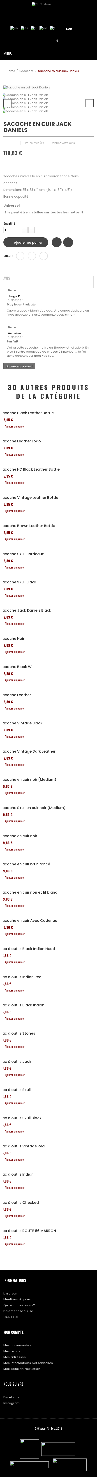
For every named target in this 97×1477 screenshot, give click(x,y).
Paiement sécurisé (18, 1311)
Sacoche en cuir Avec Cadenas (28, 920)
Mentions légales (17, 1299)
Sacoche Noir (12, 638)
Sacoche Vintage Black (21, 723)
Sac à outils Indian (17, 1174)
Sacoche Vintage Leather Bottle (29, 497)
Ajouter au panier (28, 242)
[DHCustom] (48, 10)
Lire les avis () (34, 143)
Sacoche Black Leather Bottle (27, 413)
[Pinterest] (43, 256)
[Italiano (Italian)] (52, 28)
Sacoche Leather (15, 695)
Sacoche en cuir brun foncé (25, 864)
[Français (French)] (34, 28)
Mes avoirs (12, 1351)
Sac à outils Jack (15, 1061)
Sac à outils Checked (19, 1202)
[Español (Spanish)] (24, 28)
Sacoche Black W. (16, 667)
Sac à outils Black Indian (22, 1005)
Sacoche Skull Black (18, 582)
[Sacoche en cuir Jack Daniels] (48, 95)
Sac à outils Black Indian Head (27, 949)
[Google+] (32, 256)
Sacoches (26, 71)
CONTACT (11, 1317)
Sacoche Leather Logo (20, 441)
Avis (6, 278)
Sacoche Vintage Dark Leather (27, 751)
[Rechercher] (42, 40)
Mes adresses (14, 1357)
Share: (8, 256)
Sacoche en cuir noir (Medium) (28, 779)
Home (11, 71)
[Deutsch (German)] (43, 28)
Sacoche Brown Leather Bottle (27, 526)
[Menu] (86, 28)
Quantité (9, 223)
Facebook (11, 1397)
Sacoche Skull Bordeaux (22, 554)
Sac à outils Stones (17, 1033)
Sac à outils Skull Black (21, 1118)
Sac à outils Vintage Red (22, 1146)
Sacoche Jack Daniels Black (25, 610)
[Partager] (20, 256)
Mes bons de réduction (21, 1369)
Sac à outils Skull (15, 1090)
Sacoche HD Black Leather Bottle (30, 469)
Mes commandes (17, 1345)
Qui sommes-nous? (19, 1305)
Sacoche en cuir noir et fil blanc (28, 892)
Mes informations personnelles (28, 1363)
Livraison (10, 1293)
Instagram (11, 1403)
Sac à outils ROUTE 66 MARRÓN (28, 1231)
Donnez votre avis (63, 143)
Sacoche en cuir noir (18, 836)
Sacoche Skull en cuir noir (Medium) (33, 808)
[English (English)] (14, 28)
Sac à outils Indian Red (21, 977)
